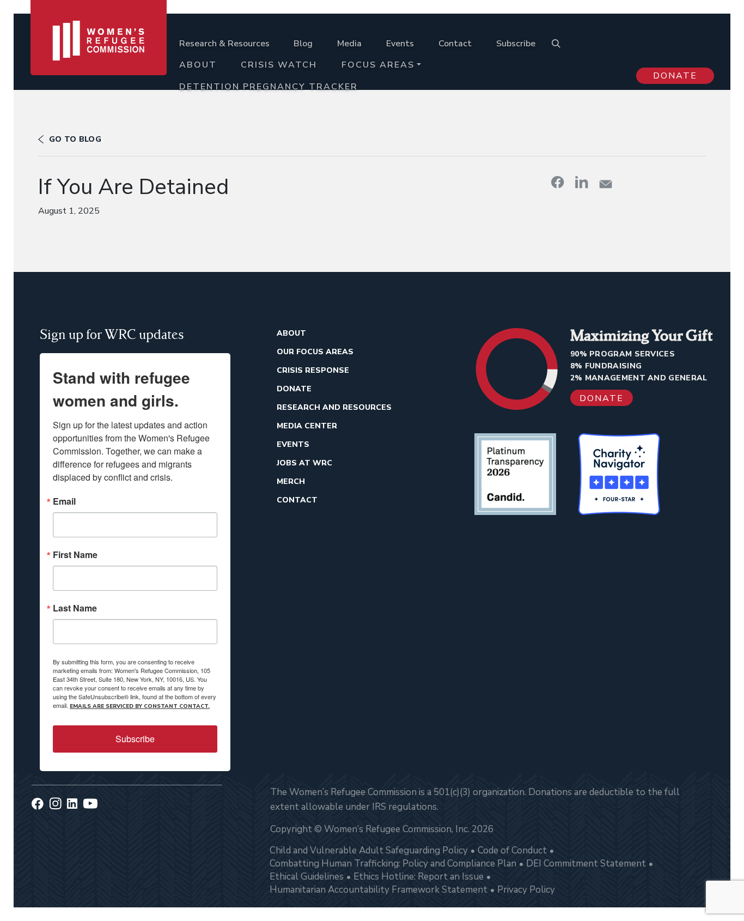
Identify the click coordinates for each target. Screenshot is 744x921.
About (198, 65)
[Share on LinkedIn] (581, 182)
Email (64, 501)
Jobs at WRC (304, 463)
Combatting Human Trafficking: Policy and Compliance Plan (393, 863)
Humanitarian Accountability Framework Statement (378, 889)
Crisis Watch (279, 65)
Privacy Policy (526, 889)
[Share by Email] (605, 184)
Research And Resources (334, 407)
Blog (303, 44)
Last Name (75, 608)
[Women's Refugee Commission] (99, 56)
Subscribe (515, 44)
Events (400, 44)
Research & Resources (224, 44)
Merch (291, 481)
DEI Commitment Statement (586, 863)
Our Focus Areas (315, 352)
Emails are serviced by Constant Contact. (140, 706)
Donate (675, 76)
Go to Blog (75, 139)
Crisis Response (313, 370)
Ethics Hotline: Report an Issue (418, 876)
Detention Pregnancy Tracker (268, 87)
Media (349, 44)
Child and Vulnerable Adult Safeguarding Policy (369, 850)
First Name (75, 554)
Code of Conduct (512, 850)
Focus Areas (377, 65)
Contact (455, 44)
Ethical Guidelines (307, 876)
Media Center (307, 426)
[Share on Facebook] (557, 182)
